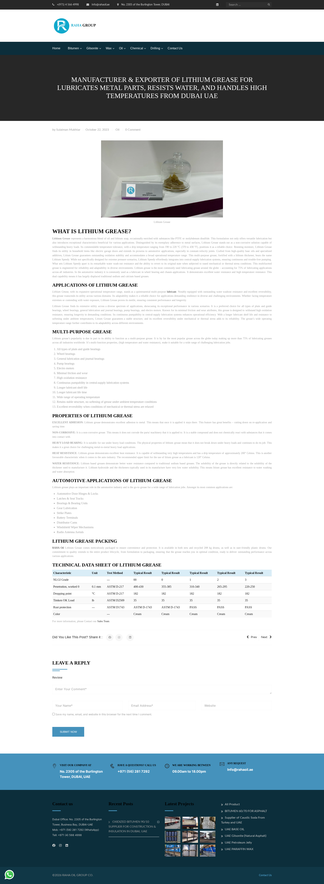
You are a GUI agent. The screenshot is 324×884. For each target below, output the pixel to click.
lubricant (171, 291)
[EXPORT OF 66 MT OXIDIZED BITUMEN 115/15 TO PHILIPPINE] (207, 823)
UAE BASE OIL (234, 829)
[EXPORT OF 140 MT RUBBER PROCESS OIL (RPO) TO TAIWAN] (172, 837)
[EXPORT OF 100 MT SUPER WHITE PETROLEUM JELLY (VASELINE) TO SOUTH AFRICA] (172, 851)
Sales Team (103, 621)
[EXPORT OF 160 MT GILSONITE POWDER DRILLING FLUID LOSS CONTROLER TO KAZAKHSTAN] (207, 837)
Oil (121, 48)
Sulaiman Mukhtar (68, 129)
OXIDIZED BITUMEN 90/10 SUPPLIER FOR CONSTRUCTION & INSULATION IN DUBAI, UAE (132, 826)
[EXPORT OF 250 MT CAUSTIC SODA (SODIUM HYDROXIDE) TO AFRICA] (172, 823)
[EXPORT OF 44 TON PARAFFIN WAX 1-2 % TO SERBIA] (190, 837)
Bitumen (73, 48)
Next (264, 637)
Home (56, 48)
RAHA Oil (58, 547)
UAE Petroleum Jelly (238, 842)
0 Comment (133, 129)
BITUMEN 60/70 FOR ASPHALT (246, 811)
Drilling (155, 48)
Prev (254, 637)
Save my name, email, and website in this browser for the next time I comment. (104, 714)
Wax (109, 48)
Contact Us (175, 48)
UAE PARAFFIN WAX (239, 849)
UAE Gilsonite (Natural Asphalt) (245, 835)
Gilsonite (92, 48)
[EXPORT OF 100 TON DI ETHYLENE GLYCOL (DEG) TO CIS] (207, 851)
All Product (232, 804)
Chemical (136, 48)
